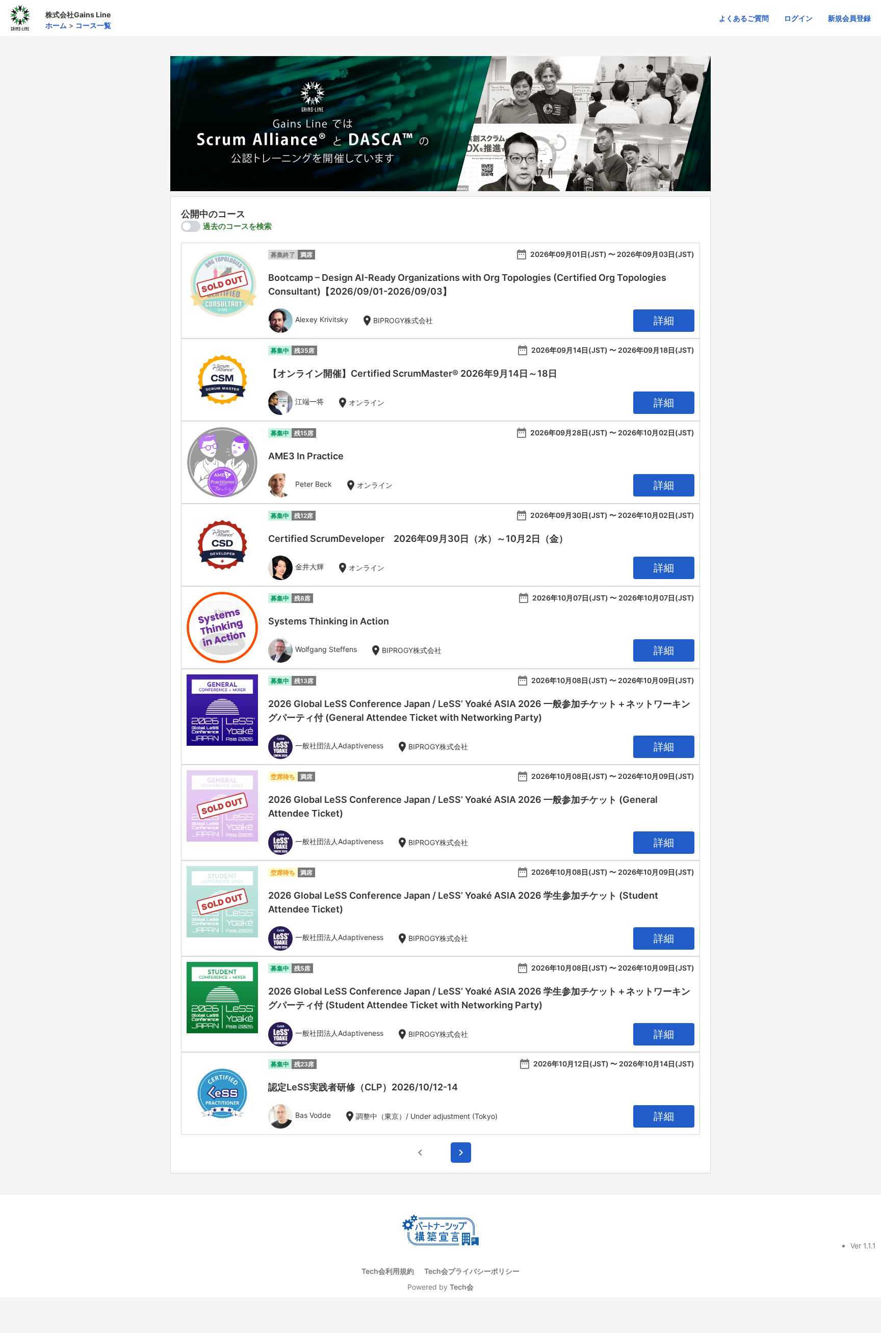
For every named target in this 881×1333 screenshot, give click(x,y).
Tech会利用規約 (387, 1271)
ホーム (56, 25)
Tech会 (462, 1287)
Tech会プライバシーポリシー (472, 1271)
